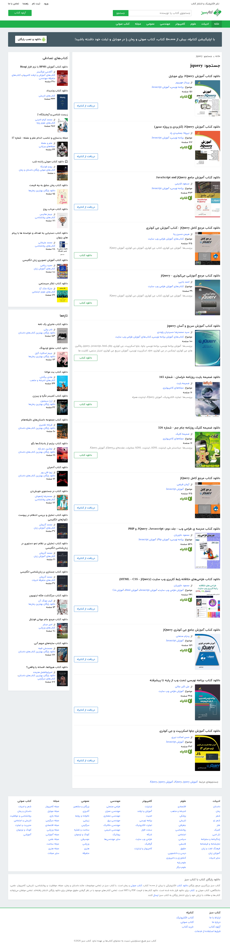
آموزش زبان (214, 853)
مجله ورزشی (53, 830)
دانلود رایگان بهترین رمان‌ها (42, 190)
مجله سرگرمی (52, 820)
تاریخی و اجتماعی (22, 820)
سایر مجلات (53, 853)
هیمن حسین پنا (181, 234)
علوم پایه (181, 862)
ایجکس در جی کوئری (165, 350)
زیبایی (86, 820)
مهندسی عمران (112, 811)
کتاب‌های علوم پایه (45, 123)
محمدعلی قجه (45, 648)
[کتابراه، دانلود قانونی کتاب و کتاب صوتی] (186, 97)
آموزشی (27, 834)
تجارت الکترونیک (172, 397)
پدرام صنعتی (182, 636)
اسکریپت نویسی (138, 350)
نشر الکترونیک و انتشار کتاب (205, 3)
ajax (150, 350)
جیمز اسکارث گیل (43, 353)
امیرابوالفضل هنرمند (42, 672)
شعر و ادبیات (24, 806)
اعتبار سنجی (95, 350)
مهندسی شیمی (112, 830)
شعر (218, 816)
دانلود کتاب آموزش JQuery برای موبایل (194, 76)
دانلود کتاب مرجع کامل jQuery (200, 478)
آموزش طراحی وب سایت (171, 590)
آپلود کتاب (20, 13)
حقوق (183, 848)
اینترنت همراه (139, 397)
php (110, 346)
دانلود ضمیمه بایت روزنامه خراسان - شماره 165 (189, 377)
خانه (216, 24)
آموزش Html (131, 590)
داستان (216, 806)
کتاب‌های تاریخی (47, 95)
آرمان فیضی (183, 484)
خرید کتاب (188, 927)
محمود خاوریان (181, 535)
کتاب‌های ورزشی (47, 627)
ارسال (155, 895)
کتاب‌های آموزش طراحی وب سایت (166, 239)
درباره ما (216, 922)
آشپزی (86, 811)
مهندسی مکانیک (111, 825)
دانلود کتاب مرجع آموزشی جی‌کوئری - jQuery (190, 276)
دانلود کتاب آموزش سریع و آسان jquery (193, 326)
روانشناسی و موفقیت (20, 816)
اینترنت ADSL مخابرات (138, 448)
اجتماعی (182, 834)
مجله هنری (53, 848)
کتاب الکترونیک (185, 917)
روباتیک (116, 834)
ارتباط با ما (214, 917)
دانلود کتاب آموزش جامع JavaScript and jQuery (188, 177)
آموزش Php (163, 539)
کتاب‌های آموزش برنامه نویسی (168, 337)
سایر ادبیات (214, 858)
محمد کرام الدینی (43, 119)
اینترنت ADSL (158, 448)
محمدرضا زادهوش (43, 496)
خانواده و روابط (82, 816)
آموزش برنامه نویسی (170, 346)
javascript (96, 346)
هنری (86, 848)
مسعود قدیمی (182, 183)
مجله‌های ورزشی (47, 146)
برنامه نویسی (177, 87)
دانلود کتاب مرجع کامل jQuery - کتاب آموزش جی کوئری (183, 228)
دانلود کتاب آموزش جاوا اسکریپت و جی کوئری (189, 731)
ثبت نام (36, 3)
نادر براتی (48, 329)
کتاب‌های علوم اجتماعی (43, 292)
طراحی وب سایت (143, 839)
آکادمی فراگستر (44, 72)
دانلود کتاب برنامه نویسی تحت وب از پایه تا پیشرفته (185, 680)
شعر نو (216, 820)
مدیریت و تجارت (23, 825)
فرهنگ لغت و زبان (210, 848)
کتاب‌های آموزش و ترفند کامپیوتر (38, 75)
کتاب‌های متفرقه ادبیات (43, 580)
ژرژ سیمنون (46, 401)
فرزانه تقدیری (45, 425)
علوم (193, 24)
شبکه (149, 834)
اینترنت (148, 806)
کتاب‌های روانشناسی (45, 217)
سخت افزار (146, 830)
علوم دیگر (181, 867)
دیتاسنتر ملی (174, 448)
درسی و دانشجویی (177, 853)
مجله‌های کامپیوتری (173, 388)
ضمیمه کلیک (182, 434)
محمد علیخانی (45, 242)
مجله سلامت (53, 844)
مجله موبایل (53, 811)
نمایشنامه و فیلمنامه (210, 844)
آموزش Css (118, 590)
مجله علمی (53, 839)
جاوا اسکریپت (132, 346)
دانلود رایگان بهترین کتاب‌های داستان (36, 332)
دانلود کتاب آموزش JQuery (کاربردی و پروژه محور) (187, 127)
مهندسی (165, 24)
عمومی (150, 24)
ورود (46, 3)
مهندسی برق (113, 820)
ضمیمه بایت (183, 383)
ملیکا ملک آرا (45, 288)
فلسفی (182, 844)
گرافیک (148, 844)
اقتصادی (182, 806)
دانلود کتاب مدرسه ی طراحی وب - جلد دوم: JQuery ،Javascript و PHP (174, 529)
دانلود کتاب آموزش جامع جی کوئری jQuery (191, 630)
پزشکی (183, 816)
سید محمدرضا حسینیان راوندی (173, 332)
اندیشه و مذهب (178, 811)
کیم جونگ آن (45, 601)
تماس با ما (13, 3)
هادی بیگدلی (46, 377)
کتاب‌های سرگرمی (46, 678)
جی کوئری (119, 346)
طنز (218, 825)
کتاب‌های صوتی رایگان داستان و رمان (37, 170)
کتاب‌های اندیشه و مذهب (42, 380)
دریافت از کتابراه (86, 106)
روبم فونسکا (46, 166)
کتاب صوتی (123, 24)
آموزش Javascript (160, 87)
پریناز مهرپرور (182, 82)
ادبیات (205, 24)
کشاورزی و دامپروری (176, 858)
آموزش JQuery (116, 248)
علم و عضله (46, 143)
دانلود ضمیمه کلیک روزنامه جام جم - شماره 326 (189, 428)
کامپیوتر (180, 24)
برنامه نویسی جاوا (150, 346)
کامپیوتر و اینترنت (143, 848)
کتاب (191, 890)
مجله (138, 24)
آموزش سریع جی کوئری (116, 350)
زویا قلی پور (46, 472)
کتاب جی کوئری (153, 248)
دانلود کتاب (85, 255)
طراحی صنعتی (113, 806)
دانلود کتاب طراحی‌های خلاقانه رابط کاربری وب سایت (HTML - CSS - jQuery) (169, 579)
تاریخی (182, 820)
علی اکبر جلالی (182, 686)
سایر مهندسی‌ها (112, 839)
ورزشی (85, 844)
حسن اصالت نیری (180, 737)
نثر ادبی (216, 834)
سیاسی (182, 839)
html (104, 346)
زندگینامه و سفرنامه (210, 839)
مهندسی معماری (112, 816)
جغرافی (182, 825)
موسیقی (85, 839)
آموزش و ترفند (144, 811)
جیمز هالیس (46, 214)
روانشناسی (180, 830)
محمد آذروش (45, 524)
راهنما (25, 3)
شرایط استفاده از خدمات (207, 931)
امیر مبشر (47, 624)
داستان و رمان (24, 811)
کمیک (217, 830)
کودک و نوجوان (81, 834)
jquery (86, 346)
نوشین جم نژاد (45, 448)
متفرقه (85, 853)
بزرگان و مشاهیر (81, 806)
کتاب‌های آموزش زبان (44, 268)
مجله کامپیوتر (52, 806)
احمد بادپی (183, 282)
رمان (218, 811)
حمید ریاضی (46, 265)
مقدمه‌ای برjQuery (115, 448)
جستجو (120, 13)
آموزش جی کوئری (172, 248)
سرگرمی (85, 825)
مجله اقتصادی (52, 825)
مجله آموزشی (52, 834)
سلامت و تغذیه (81, 830)
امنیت (149, 816)
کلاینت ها (83, 350)
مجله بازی (54, 816)
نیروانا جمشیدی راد (179, 133)
